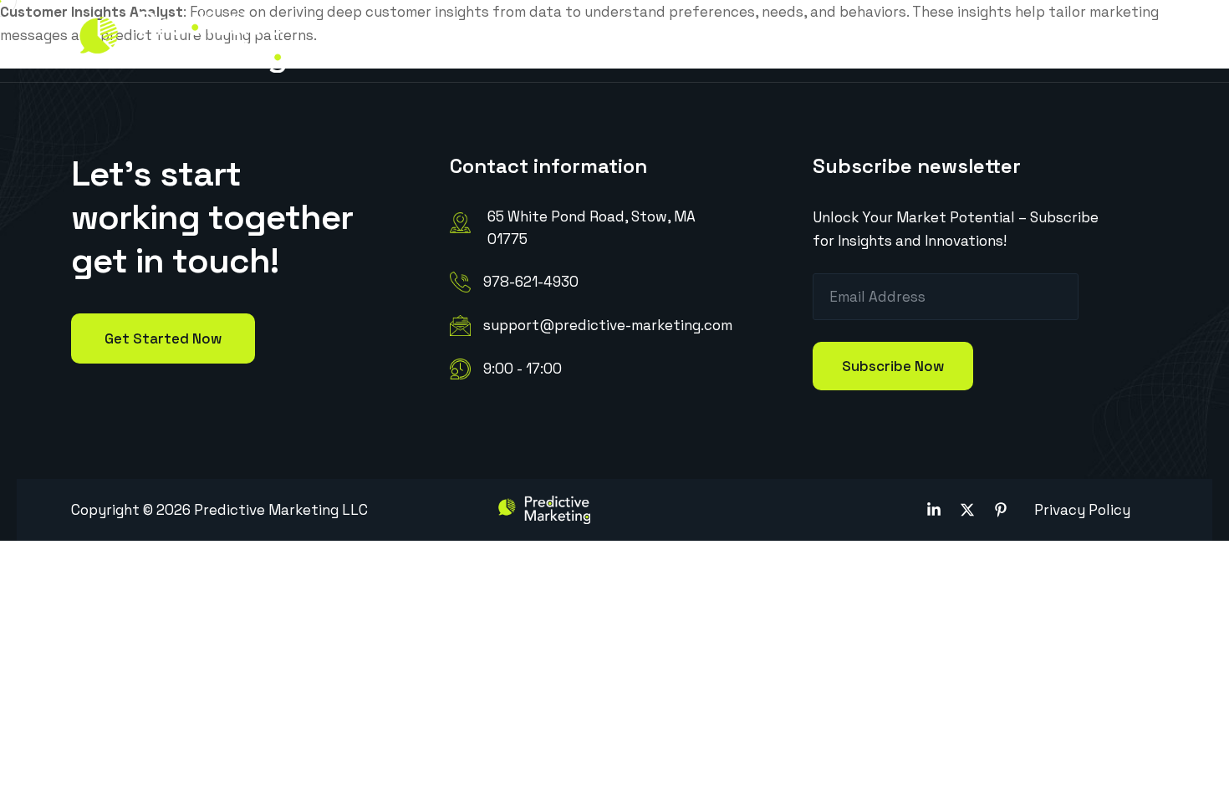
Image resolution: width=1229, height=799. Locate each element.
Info (454, 40)
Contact (865, 40)
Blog (786, 40)
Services (550, 40)
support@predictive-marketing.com (607, 325)
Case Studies (674, 40)
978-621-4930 (531, 281)
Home (384, 40)
